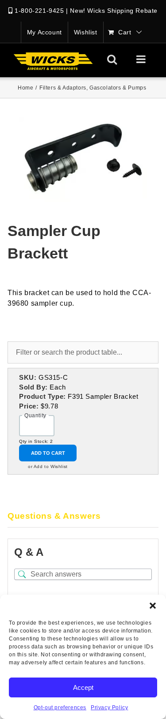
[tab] (83, 517)
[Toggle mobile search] (112, 59)
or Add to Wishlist (48, 466)
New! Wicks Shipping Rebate (114, 10)
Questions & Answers (54, 516)
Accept (83, 687)
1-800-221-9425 (39, 10)
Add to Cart (48, 453)
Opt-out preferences (60, 707)
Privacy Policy (109, 707)
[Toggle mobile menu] (142, 59)
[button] (152, 605)
